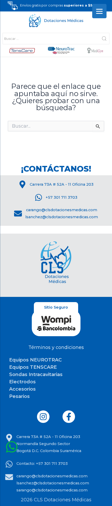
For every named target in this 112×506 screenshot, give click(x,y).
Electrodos (22, 382)
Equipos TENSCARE (33, 367)
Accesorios (22, 389)
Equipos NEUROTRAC (35, 360)
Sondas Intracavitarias (36, 374)
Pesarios (19, 396)
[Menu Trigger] (99, 11)
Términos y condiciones (56, 347)
